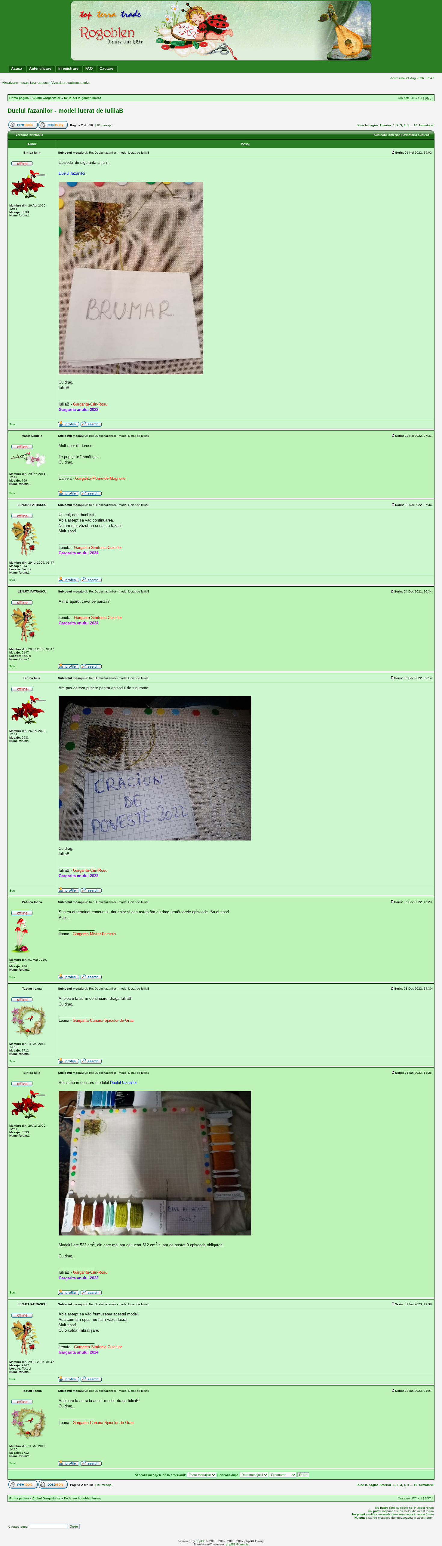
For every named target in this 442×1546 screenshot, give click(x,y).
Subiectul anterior (387, 134)
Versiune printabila (29, 134)
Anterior (385, 125)
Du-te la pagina (368, 125)
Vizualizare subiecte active (70, 82)
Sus (12, 424)
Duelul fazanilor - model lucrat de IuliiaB (65, 110)
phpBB (200, 1541)
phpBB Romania (237, 1544)
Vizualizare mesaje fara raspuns (25, 82)
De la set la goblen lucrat (82, 97)
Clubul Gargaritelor (46, 97)
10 (415, 125)
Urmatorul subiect (416, 134)
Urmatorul (426, 125)
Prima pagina (19, 97)
